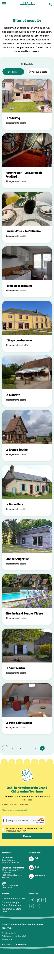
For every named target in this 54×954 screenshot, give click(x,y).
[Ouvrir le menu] (4, 4)
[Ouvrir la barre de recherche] (50, 4)
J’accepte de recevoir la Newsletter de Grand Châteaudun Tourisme (25, 829)
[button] (25, 407)
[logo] (27, 4)
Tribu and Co (20, 944)
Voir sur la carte (39, 71)
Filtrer (15, 71)
